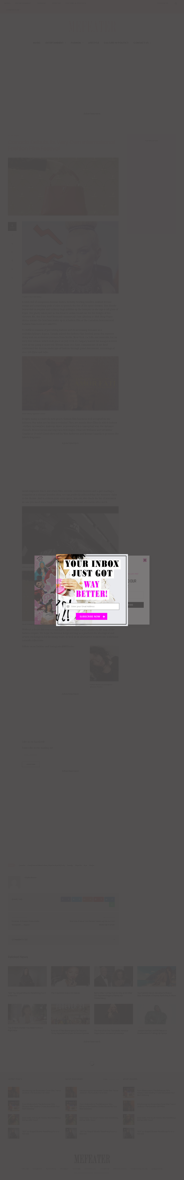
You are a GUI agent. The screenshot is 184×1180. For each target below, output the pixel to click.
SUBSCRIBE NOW (90, 616)
